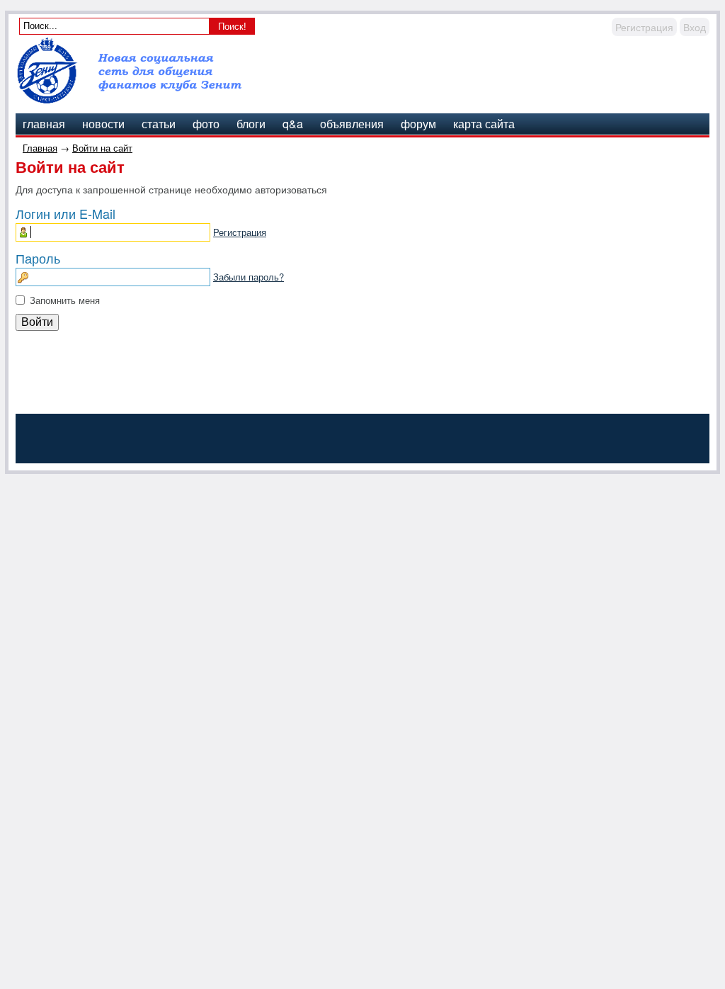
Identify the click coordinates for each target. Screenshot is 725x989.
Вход (694, 27)
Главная (40, 147)
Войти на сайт (102, 147)
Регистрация (644, 27)
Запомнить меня (65, 300)
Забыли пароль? (248, 276)
